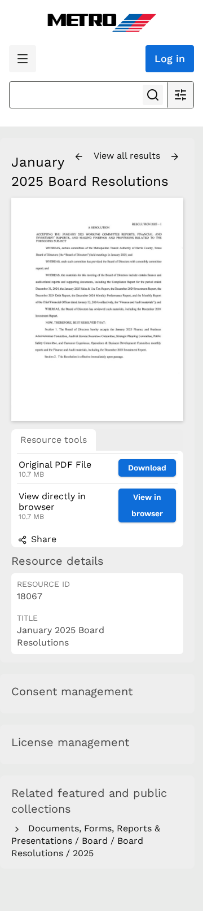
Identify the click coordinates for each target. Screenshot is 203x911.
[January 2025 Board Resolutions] (97, 309)
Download (147, 467)
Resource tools (53, 439)
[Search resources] (153, 95)
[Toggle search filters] (180, 95)
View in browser (147, 505)
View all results (128, 155)
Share (42, 539)
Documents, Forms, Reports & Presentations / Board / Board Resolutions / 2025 (85, 841)
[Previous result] (78, 157)
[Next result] (174, 157)
